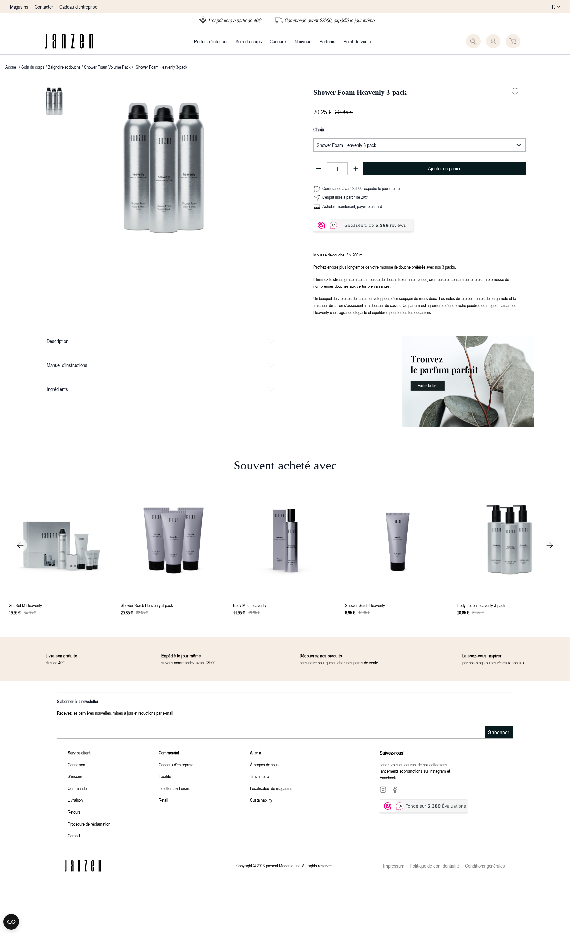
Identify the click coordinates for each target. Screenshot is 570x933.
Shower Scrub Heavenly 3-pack (147, 605)
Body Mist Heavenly (249, 605)
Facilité (165, 776)
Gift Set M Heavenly (25, 605)
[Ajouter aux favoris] (515, 91)
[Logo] (69, 41)
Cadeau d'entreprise (78, 6)
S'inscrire (75, 776)
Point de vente (357, 41)
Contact (74, 835)
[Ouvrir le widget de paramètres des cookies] (11, 922)
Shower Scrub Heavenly (365, 605)
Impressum (393, 865)
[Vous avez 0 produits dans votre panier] (513, 41)
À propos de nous (264, 764)
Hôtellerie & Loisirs (174, 788)
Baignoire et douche (64, 67)
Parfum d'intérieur (211, 41)
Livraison (75, 800)
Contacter (44, 6)
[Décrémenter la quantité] (318, 169)
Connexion (76, 764)
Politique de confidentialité (435, 865)
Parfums (327, 41)
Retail (163, 800)
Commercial (169, 752)
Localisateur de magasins (271, 788)
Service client (79, 752)
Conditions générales (485, 865)
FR (552, 6)
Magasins (19, 6)
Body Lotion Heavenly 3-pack (481, 605)
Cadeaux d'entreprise (176, 764)
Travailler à (259, 776)
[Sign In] (493, 41)
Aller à (255, 752)
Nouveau (303, 41)
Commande (77, 788)
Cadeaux (278, 41)
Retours (74, 812)
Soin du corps (249, 41)
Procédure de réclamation (89, 824)
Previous (20, 545)
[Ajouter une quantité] (355, 169)
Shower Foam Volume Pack (107, 67)
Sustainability (261, 800)
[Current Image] (54, 101)
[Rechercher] (473, 41)
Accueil (11, 67)
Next (549, 545)
